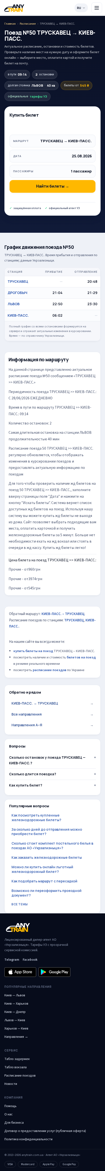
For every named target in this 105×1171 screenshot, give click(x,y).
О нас (8, 1114)
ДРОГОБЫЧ (17, 292)
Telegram (11, 959)
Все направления (52, 714)
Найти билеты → (52, 186)
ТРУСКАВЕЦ (18, 281)
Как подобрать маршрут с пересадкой (44, 881)
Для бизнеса (14, 1122)
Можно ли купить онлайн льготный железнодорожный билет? (42, 869)
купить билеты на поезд (33, 651)
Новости (10, 1083)
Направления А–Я (52, 725)
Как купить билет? (25, 785)
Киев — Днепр (15, 1011)
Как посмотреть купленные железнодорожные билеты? (36, 817)
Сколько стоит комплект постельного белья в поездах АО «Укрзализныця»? (52, 845)
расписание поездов (49, 670)
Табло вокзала (15, 1067)
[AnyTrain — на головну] (14, 8)
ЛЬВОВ (14, 304)
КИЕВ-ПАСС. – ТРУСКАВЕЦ (63, 613)
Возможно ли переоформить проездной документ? (46, 893)
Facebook (30, 959)
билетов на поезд (81, 657)
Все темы (19, 904)
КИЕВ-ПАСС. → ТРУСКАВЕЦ (52, 703)
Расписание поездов (20, 1075)
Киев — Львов (14, 995)
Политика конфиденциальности (28, 1139)
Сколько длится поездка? (32, 774)
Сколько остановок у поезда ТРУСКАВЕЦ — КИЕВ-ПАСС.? (47, 760)
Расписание (28, 23)
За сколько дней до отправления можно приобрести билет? (46, 831)
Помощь (10, 1106)
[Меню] (96, 7)
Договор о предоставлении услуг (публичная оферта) (45, 1131)
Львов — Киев (14, 1020)
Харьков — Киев (16, 1028)
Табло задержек (17, 1059)
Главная (10, 23)
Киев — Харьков (16, 1003)
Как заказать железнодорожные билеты (46, 857)
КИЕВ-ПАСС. (18, 315)
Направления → (16, 1036)
